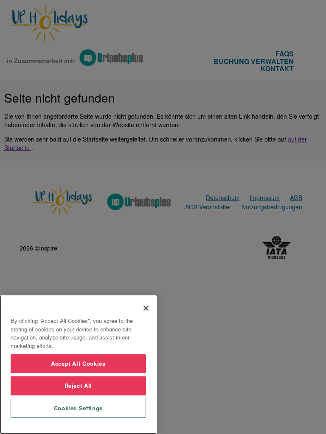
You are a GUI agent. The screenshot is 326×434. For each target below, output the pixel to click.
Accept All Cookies (78, 363)
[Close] (146, 308)
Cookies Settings (78, 408)
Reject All (79, 385)
